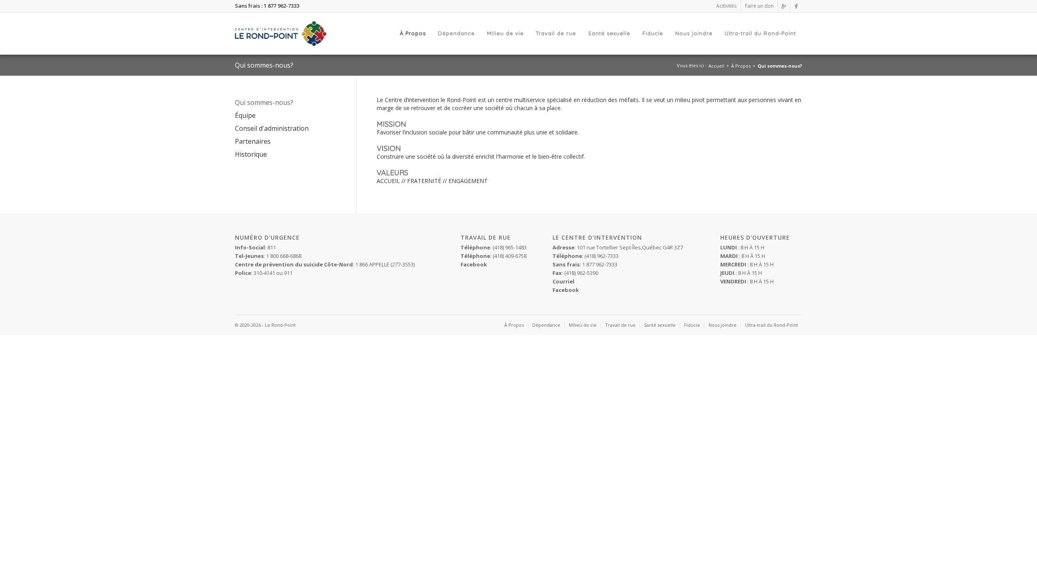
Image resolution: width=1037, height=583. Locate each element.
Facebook (566, 290)
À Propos (741, 66)
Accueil (716, 66)
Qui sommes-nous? (779, 66)
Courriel (563, 281)
